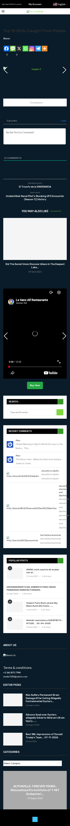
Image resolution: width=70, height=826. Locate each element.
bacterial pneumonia (50, 535)
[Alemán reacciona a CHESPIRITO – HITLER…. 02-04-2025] (15, 624)
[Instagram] (32, 46)
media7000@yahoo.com (15, 676)
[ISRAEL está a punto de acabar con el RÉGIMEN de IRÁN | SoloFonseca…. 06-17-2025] (15, 573)
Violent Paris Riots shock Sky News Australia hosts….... (41, 604)
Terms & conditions (17, 667)
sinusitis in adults (50, 470)
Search (59, 412)
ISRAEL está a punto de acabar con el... (42, 571)
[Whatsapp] (25, 46)
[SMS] (13, 46)
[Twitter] (35, 819)
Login (63, 120)
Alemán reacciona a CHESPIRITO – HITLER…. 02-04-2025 (44, 621)
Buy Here (35, 385)
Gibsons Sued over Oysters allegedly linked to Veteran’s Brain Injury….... (45, 717)
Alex (18, 440)
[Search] (66, 11)
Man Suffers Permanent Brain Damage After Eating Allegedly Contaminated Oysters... (43, 698)
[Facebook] (6, 46)
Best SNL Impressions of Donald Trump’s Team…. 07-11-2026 (44, 736)
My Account (35, 4)
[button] (64, 70)
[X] (19, 46)
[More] (44, 46)
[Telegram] (38, 46)
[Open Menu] (3, 11)
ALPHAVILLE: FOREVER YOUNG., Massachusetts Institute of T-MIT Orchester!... (35, 790)
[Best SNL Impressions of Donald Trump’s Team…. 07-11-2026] (12, 739)
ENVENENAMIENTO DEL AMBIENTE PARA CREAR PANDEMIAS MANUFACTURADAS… (31, 588)
